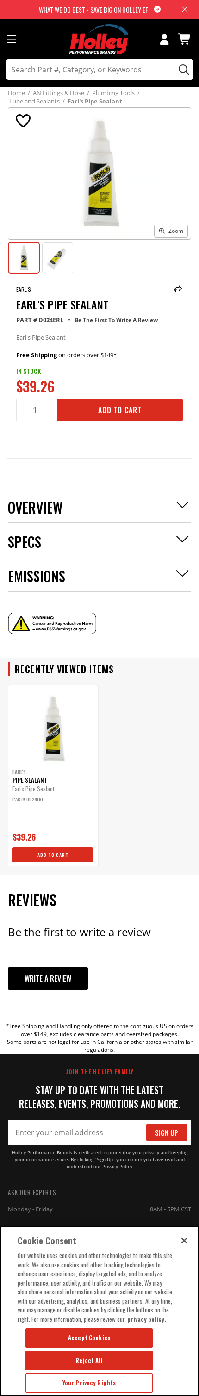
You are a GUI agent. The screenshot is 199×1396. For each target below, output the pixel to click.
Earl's (23, 289)
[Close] (184, 1240)
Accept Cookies (89, 1337)
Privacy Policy (117, 1167)
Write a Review (48, 978)
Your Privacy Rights (89, 1382)
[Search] (182, 69)
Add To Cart (120, 410)
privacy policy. (146, 1319)
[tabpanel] (53, 775)
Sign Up (166, 1133)
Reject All (88, 1360)
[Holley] (99, 39)
